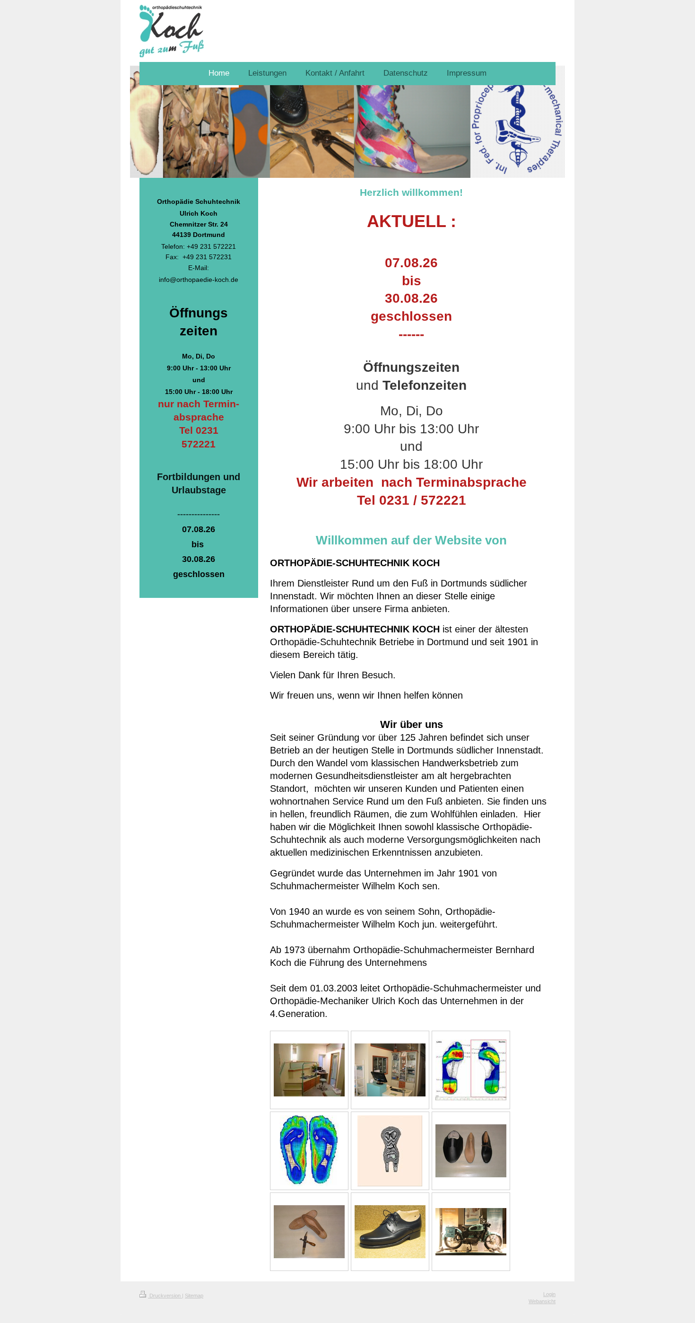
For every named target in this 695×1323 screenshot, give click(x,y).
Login (549, 1294)
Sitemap (194, 1295)
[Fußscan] (309, 1150)
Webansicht (542, 1301)
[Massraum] (309, 1069)
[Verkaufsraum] (390, 1069)
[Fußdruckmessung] (470, 1070)
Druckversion (165, 1295)
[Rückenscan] (389, 1150)
